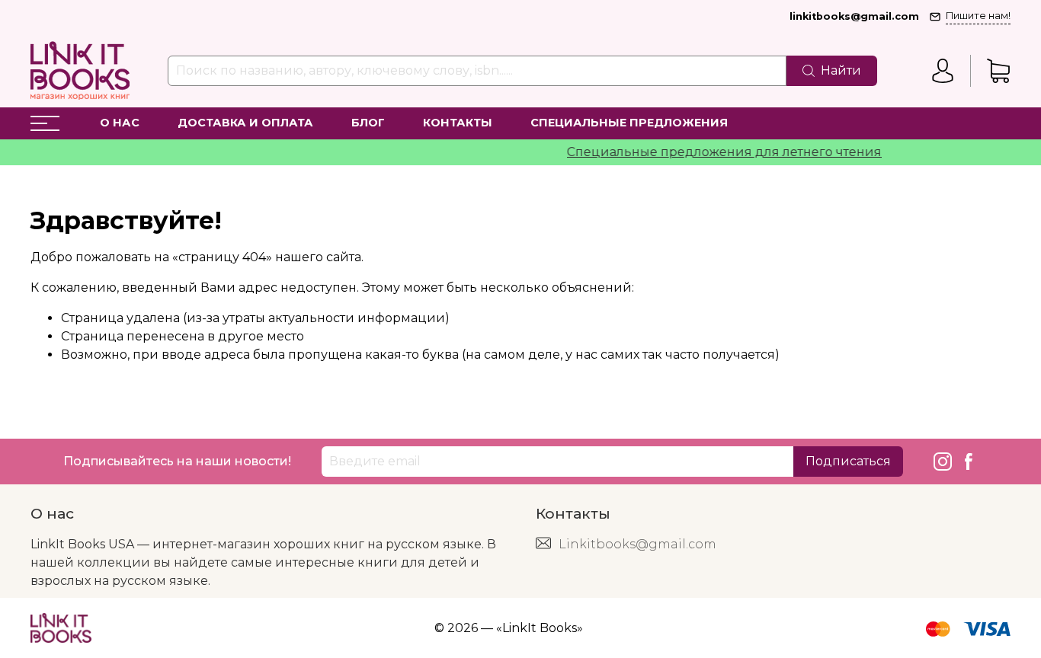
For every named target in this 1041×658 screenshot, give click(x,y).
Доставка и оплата (245, 122)
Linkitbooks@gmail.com (637, 544)
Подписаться (848, 461)
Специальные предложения (629, 122)
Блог (368, 122)
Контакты (457, 122)
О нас (119, 122)
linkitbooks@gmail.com (854, 16)
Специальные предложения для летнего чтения (716, 152)
